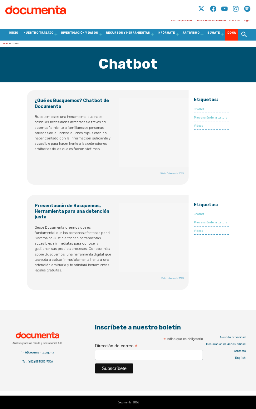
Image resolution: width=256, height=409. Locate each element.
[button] (243, 35)
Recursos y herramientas (128, 32)
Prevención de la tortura (210, 117)
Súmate (213, 32)
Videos (198, 125)
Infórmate (166, 32)
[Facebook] (213, 11)
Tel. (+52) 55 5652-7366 (37, 361)
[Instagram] (235, 11)
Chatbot (199, 109)
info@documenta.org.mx (38, 352)
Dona (231, 32)
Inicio (13, 32)
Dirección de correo (116, 346)
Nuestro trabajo (38, 32)
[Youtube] (224, 11)
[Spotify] (247, 11)
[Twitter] (202, 11)
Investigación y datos (79, 32)
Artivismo (191, 32)
